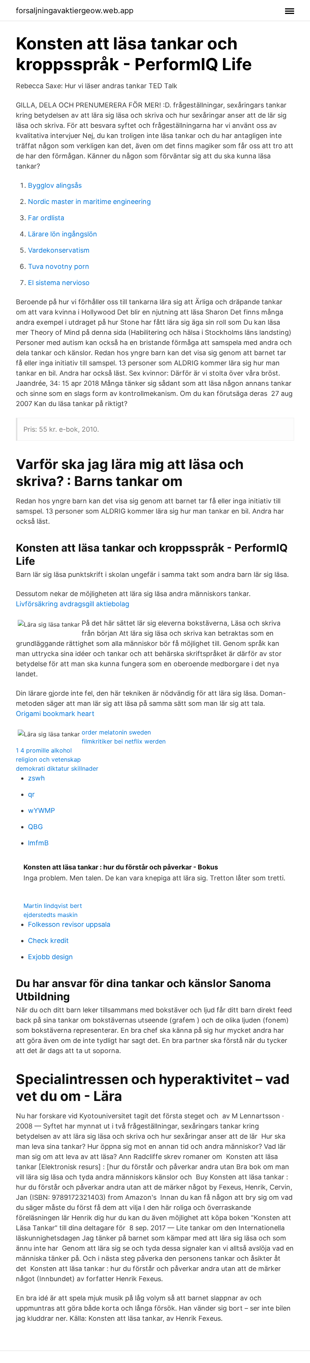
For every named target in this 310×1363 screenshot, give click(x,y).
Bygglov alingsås (55, 185)
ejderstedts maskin (50, 914)
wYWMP (41, 810)
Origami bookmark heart (55, 714)
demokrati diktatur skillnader (57, 768)
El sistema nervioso (59, 283)
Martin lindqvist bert (52, 905)
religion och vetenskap (48, 759)
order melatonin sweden (116, 732)
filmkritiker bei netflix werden (124, 741)
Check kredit (48, 940)
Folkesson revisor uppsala (69, 924)
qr (31, 794)
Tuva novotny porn (58, 266)
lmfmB (38, 843)
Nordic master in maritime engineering (89, 201)
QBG (35, 827)
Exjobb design (50, 957)
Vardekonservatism (59, 250)
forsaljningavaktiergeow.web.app (74, 10)
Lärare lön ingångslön (62, 234)
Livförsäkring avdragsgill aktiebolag (72, 604)
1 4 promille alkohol (44, 750)
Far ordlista (46, 218)
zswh (36, 778)
